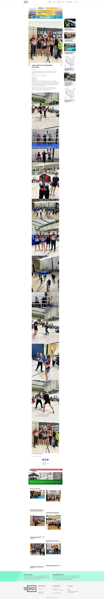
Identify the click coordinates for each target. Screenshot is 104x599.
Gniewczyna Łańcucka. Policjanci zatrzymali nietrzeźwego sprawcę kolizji (69, 29)
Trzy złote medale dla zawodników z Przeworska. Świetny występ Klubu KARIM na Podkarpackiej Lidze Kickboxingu (37, 510)
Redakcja (69, 590)
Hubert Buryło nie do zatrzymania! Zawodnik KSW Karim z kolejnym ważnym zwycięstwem (37, 538)
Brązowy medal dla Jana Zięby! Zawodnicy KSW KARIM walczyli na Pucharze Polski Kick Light (37, 567)
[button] (51, 2)
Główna (33, 456)
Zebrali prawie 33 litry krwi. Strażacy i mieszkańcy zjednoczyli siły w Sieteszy (69, 40)
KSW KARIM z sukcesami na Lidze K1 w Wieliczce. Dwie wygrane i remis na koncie (53, 541)
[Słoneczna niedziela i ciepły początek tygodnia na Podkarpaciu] (70, 93)
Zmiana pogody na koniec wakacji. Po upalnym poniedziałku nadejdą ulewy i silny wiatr (69, 69)
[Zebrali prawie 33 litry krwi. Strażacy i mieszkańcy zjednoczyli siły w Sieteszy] (70, 35)
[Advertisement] (69, 11)
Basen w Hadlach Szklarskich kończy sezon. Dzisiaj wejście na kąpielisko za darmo (69, 53)
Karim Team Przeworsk (38, 456)
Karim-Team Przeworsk (38, 453)
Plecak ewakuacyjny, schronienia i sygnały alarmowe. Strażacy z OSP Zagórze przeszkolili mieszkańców (69, 84)
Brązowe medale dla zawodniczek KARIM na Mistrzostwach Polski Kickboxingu (53, 565)
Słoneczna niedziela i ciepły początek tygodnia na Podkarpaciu (69, 101)
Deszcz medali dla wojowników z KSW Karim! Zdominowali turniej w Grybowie (52, 513)
